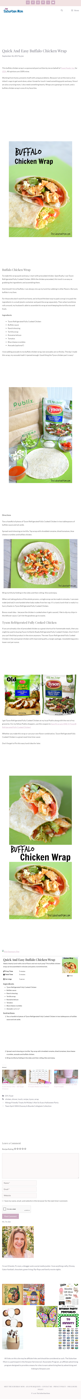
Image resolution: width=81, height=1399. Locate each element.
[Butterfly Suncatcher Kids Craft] (47, 1317)
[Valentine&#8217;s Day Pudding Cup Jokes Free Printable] (66, 1076)
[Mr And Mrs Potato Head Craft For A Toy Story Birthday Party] (34, 1295)
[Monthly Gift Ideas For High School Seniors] (68, 1295)
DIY (6, 1096)
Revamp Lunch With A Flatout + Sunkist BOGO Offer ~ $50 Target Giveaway (13, 1087)
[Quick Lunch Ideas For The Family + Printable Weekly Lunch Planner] (40, 1076)
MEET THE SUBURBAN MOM (14, 1386)
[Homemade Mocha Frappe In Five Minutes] (12, 1339)
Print (71, 976)
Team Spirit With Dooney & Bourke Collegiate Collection (28, 1106)
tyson (31, 1099)
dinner (14, 1099)
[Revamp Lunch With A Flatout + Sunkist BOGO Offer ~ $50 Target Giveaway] (14, 1076)
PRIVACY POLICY (60, 1386)
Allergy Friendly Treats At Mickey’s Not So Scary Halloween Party (32, 1102)
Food (11, 1096)
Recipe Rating (8, 1149)
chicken (8, 1099)
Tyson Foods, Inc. (68, 68)
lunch (20, 1099)
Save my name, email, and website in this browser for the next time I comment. (36, 1201)
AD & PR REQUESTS (33, 1386)
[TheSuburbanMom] (13, 10)
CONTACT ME (47, 1386)
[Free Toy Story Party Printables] (68, 1317)
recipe (25, 1099)
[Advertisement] (40, 32)
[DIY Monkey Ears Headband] (12, 1317)
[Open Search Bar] (62, 10)
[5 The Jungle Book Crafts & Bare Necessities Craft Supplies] (12, 1295)
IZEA (4, 71)
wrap (36, 1099)
